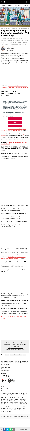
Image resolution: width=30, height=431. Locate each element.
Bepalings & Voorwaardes (7, 388)
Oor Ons (3, 386)
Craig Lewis (13, 47)
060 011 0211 (20, 349)
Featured (7, 354)
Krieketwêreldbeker (18, 354)
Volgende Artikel (22, 429)
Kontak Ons (3, 390)
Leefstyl (25, 5)
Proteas (24, 354)
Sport (10, 5)
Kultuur (17, 5)
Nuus (3, 5)
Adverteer (3, 384)
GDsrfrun (11, 354)
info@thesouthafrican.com (15, 348)
